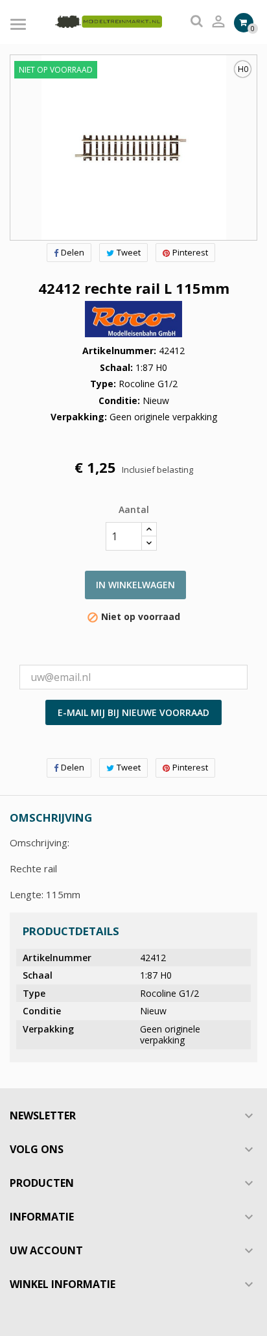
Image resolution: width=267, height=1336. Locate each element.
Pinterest (190, 252)
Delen (72, 252)
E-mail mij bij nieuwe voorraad (133, 712)
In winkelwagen (135, 585)
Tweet (129, 252)
